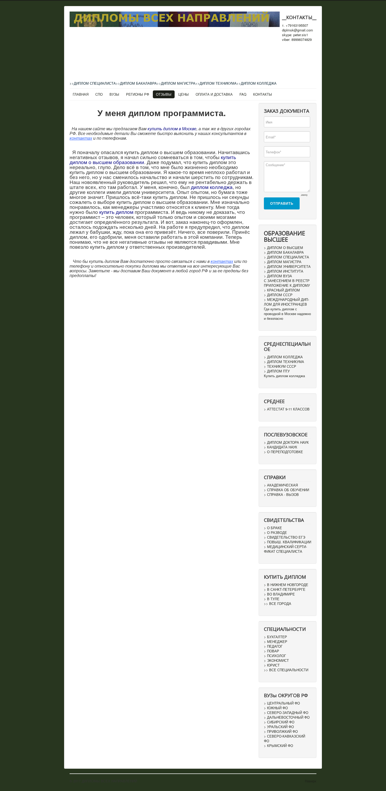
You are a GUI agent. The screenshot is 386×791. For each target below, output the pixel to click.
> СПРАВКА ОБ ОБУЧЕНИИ (286, 489)
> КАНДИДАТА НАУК (280, 447)
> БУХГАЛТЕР (275, 637)
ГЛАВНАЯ (80, 94)
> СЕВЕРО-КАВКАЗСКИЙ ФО (284, 738)
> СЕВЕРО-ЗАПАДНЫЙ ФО (286, 712)
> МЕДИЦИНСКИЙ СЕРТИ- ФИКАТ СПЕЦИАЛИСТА (285, 549)
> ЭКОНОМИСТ (276, 660)
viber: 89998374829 (297, 39)
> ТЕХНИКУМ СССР (280, 366)
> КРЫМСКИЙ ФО (278, 745)
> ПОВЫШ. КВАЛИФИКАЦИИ (287, 542)
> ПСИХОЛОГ (275, 655)
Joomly (304, 194)
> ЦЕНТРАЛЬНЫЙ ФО (282, 703)
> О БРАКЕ (273, 527)
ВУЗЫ (114, 94)
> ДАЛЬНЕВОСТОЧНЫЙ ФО (287, 717)
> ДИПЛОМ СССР (278, 294)
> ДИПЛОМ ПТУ (277, 371)
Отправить (281, 203)
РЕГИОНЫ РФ (137, 94)
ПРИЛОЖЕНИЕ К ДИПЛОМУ (287, 285)
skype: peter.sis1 (295, 34)
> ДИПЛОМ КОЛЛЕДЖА (283, 357)
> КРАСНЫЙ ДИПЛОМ (282, 290)
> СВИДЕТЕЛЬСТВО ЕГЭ (284, 537)
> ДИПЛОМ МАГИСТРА (282, 261)
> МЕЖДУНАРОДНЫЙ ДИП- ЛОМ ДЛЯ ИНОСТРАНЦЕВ (286, 302)
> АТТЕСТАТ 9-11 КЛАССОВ (287, 409)
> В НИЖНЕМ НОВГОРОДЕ (286, 584)
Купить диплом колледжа (284, 375)
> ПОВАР (271, 651)
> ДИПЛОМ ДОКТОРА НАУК (286, 442)
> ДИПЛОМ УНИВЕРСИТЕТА (287, 266)
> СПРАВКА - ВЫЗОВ (281, 494)
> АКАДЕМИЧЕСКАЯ (281, 485)
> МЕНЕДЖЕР (275, 641)
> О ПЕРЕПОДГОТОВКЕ (283, 451)
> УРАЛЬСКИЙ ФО (279, 726)
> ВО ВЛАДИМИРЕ (279, 594)
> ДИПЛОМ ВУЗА (278, 276)
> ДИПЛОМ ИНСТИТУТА (283, 271)
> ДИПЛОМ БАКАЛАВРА (284, 252)
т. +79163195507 (295, 25)
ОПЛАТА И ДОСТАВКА (214, 94)
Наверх (310, 780)
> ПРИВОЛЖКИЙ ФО (281, 731)
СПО (99, 94)
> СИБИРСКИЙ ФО (279, 722)
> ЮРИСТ (272, 665)
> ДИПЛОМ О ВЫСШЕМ (283, 247)
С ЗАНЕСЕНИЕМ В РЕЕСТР (287, 280)
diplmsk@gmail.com (297, 30)
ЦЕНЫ (183, 94)
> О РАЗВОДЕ (275, 532)
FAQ (242, 94)
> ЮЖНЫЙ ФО (276, 708)
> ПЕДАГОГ (273, 646)
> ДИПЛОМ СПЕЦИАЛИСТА (286, 257)
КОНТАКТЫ (262, 94)
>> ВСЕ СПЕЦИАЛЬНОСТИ (286, 670)
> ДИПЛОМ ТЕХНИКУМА (284, 361)
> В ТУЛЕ (271, 599)
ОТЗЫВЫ (163, 94)
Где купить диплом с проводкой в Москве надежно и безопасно (287, 314)
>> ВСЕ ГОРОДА (277, 603)
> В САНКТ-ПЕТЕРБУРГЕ (284, 589)
